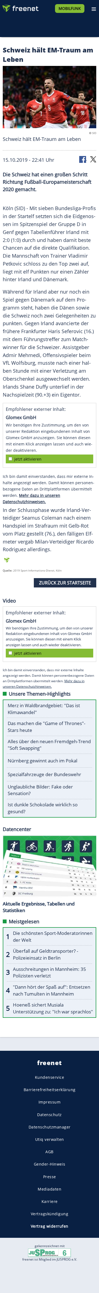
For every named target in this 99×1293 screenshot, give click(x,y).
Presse (49, 1176)
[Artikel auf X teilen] (93, 159)
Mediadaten (49, 1189)
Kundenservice (49, 1077)
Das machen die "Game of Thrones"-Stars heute (46, 726)
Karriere (50, 1201)
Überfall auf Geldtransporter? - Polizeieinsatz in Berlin (45, 954)
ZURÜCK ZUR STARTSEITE (65, 583)
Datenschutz (49, 1114)
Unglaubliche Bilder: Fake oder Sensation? (40, 790)
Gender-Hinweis (49, 1164)
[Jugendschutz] (49, 1252)
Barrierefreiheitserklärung (50, 1090)
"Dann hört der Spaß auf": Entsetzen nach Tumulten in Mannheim (51, 990)
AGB (49, 1152)
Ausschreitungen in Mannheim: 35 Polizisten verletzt (49, 972)
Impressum (49, 1102)
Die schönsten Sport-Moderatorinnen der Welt (52, 936)
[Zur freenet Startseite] (20, 7)
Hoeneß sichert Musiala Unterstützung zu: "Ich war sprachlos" (53, 1008)
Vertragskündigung (49, 1214)
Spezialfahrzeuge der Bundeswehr (44, 774)
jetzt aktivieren (28, 459)
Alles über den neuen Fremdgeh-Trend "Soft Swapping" (49, 744)
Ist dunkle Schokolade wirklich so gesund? (43, 808)
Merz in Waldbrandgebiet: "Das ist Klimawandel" (44, 708)
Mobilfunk (70, 8)
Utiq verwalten (49, 1139)
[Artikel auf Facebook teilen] (83, 159)
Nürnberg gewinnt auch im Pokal (42, 760)
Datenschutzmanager (50, 1127)
